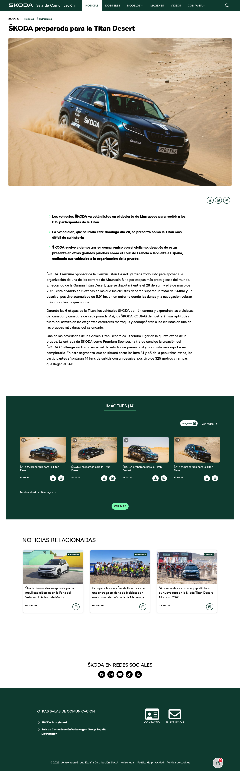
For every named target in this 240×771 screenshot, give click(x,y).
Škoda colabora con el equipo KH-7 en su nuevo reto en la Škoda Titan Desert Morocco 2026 (186, 592)
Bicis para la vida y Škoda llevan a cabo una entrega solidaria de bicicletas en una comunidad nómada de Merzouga (118, 592)
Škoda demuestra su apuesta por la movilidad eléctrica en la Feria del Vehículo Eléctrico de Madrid (49, 592)
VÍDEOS (176, 5)
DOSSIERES (112, 5)
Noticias (29, 18)
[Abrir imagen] (43, 450)
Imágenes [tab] (120, 405)
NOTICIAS (91, 5)
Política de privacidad (150, 762)
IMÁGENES (157, 5)
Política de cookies (178, 762)
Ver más (120, 506)
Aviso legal (128, 762)
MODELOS (134, 5)
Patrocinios (45, 18)
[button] (227, 5)
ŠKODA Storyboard (54, 722)
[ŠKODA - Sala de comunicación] (41, 5)
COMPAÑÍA (195, 5)
